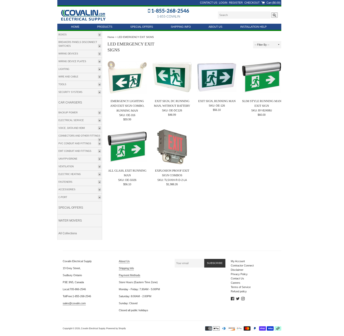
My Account (238, 261)
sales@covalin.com (74, 303)
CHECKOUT (252, 2)
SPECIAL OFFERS (141, 26)
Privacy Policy (239, 274)
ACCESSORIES (66, 189)
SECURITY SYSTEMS (70, 92)
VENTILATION (66, 166)
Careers (235, 282)
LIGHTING (63, 69)
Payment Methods (129, 275)
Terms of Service (241, 287)
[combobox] (244, 15)
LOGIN (223, 2)
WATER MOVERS (70, 220)
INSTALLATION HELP (253, 26)
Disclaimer (237, 269)
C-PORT (62, 197)
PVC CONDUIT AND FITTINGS (74, 143)
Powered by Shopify (116, 328)
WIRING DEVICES (68, 53)
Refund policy (239, 291)
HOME (75, 26)
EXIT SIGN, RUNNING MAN (217, 101)
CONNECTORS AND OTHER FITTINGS (79, 135)
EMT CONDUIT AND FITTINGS (74, 151)
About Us (124, 261)
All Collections (67, 233)
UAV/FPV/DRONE (67, 158)
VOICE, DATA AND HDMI (71, 128)
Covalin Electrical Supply (93, 328)
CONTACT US (209, 2)
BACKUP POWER (68, 112)
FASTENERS (65, 182)
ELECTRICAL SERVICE (71, 120)
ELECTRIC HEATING (69, 174)
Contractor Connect (242, 265)
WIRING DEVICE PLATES (72, 61)
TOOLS (62, 84)
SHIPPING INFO (181, 26)
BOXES (62, 34)
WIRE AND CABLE (68, 76)
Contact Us (237, 278)
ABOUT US (215, 26)
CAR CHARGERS (70, 102)
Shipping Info (126, 268)
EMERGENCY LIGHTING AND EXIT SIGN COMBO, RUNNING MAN (127, 105)
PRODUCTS (104, 26)
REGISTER (236, 2)
